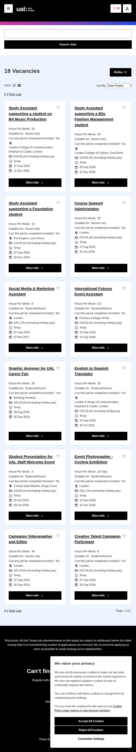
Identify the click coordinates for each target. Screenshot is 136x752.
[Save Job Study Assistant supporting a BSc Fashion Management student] (124, 107)
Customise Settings (91, 738)
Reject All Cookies (91, 729)
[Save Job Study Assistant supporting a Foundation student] (58, 202)
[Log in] (127, 8)
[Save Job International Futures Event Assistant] (124, 288)
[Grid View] (19, 85)
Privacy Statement (48, 739)
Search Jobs (68, 44)
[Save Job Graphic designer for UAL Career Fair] (58, 367)
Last (18, 94)
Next (12, 94)
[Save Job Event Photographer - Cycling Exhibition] (124, 456)
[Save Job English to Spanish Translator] (124, 367)
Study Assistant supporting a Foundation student (31, 208)
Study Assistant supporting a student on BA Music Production (30, 113)
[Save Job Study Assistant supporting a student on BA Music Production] (58, 107)
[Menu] (8, 8)
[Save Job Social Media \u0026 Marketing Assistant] (58, 288)
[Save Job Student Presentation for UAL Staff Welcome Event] (58, 456)
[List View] (14, 85)
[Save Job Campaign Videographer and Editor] (58, 535)
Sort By (101, 85)
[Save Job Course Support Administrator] (124, 202)
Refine (118, 72)
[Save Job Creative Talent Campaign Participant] (124, 535)
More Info (32, 182)
